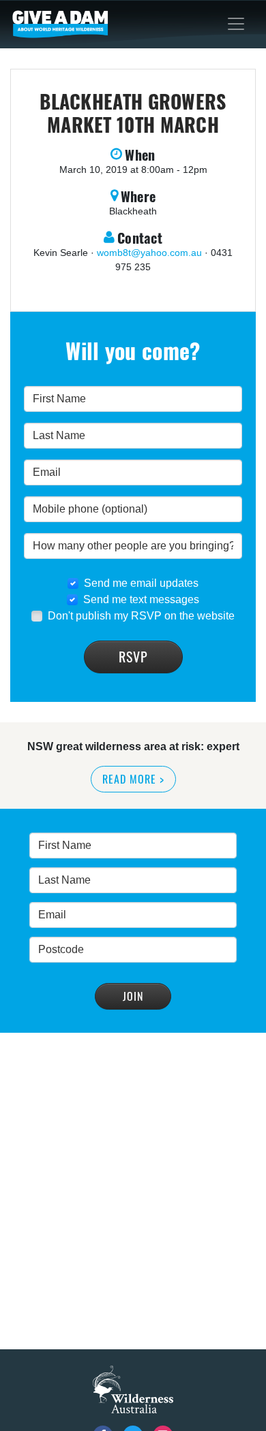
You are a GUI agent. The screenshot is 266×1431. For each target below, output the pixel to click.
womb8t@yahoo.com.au (149, 252)
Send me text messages (141, 599)
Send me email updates (141, 583)
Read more (133, 779)
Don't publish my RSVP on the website (141, 616)
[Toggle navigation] (236, 23)
